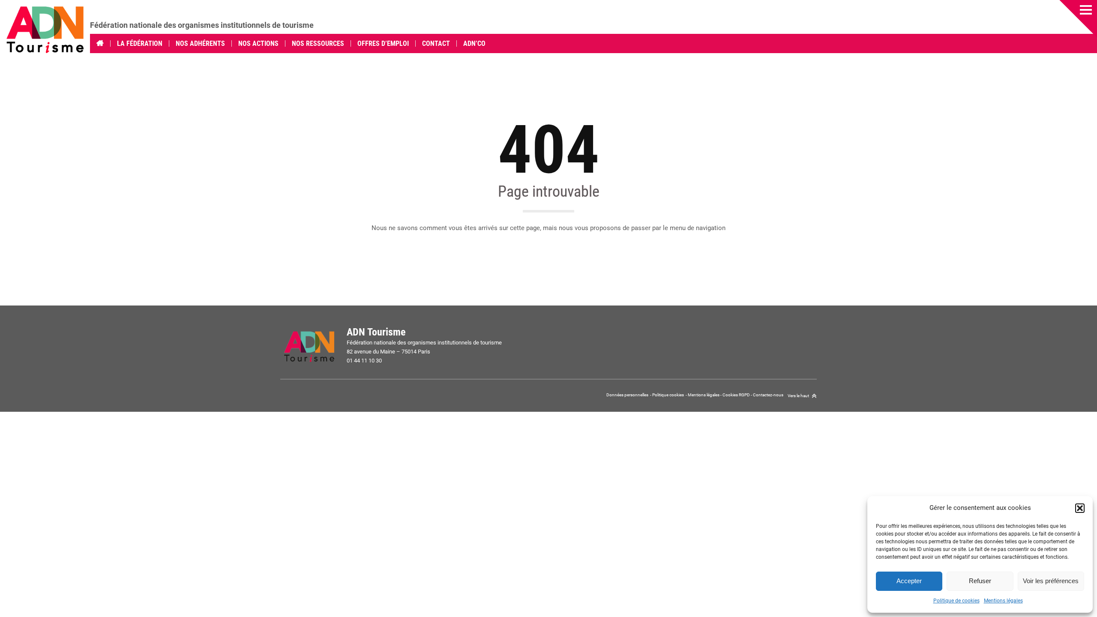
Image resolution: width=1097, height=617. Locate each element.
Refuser (980, 580)
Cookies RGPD (736, 395)
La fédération (139, 43)
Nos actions (258, 43)
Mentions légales (1003, 601)
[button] (1080, 508)
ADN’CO (474, 43)
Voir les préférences (1051, 580)
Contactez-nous (768, 395)
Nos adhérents (200, 43)
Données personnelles (627, 395)
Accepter (909, 580)
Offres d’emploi (383, 43)
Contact (436, 43)
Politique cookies (668, 395)
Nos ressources (318, 43)
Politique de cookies (956, 601)
